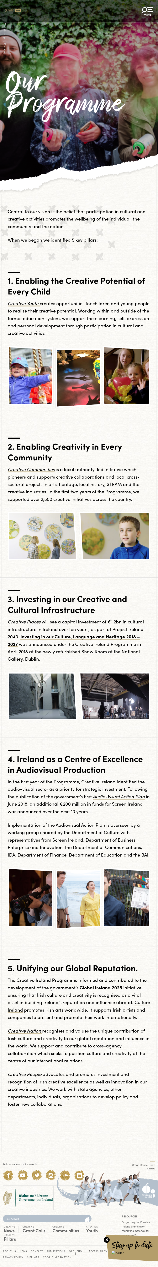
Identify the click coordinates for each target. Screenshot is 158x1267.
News (9, 1229)
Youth (92, 1229)
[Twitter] (36, 1175)
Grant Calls (34, 1229)
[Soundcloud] (65, 1175)
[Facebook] (8, 1175)
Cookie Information (57, 1257)
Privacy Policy (13, 1257)
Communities (65, 1229)
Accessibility (98, 1251)
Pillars (10, 1237)
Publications (56, 1251)
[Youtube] (22, 1175)
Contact (37, 1251)
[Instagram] (50, 1175)
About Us (9, 1251)
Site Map (33, 1257)
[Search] (87, 1220)
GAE (71, 1251)
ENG (79, 1251)
